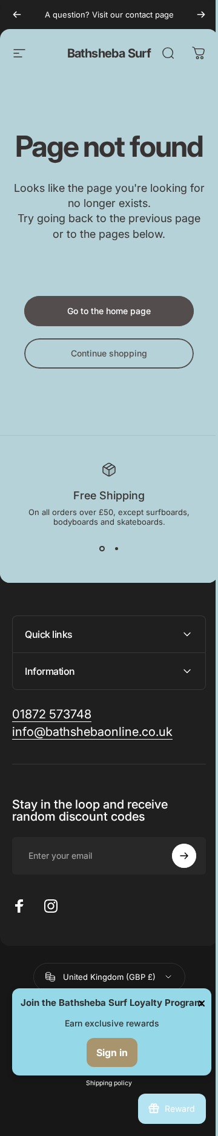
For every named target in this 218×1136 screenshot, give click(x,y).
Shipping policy (105, 1112)
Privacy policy (100, 1097)
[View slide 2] (116, 548)
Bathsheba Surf (109, 53)
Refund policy (50, 1097)
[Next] (201, 14)
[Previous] (17, 14)
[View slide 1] (101, 548)
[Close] (199, 991)
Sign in (111, 1052)
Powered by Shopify (151, 1078)
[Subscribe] (175, 885)
